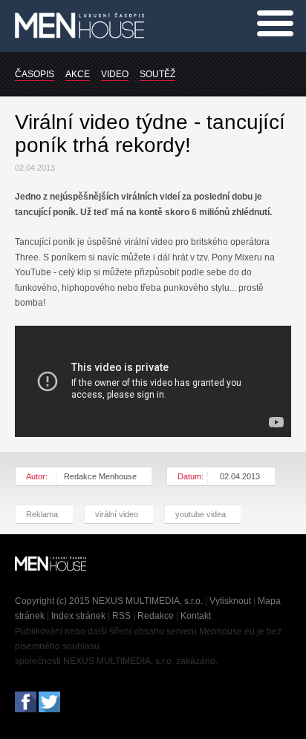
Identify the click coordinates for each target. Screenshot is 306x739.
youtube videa (200, 514)
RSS (121, 616)
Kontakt (195, 616)
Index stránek (78, 616)
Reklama (42, 514)
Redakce (155, 616)
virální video (116, 514)
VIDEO (114, 74)
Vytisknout (230, 601)
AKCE (77, 74)
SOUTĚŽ (157, 74)
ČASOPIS (34, 74)
